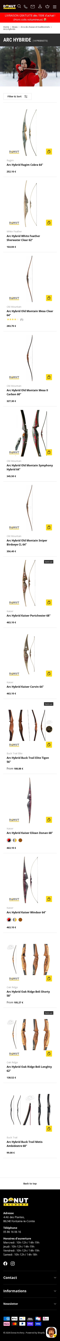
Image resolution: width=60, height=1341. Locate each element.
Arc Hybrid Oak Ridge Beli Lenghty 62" (29, 1069)
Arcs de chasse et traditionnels (35, 27)
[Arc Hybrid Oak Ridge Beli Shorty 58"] (30, 959)
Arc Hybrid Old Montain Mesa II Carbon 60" (27, 392)
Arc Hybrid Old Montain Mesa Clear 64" (30, 313)
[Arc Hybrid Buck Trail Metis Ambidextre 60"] (30, 1109)
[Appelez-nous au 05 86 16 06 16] (26, 6)
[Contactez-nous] (32, 7)
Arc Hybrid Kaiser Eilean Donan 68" (30, 833)
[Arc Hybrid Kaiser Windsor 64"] (30, 880)
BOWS (15, 27)
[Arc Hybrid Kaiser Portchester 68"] (30, 583)
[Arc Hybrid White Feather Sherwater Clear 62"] (30, 203)
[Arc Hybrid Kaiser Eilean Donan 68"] (30, 800)
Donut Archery (18, 1332)
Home (6, 27)
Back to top (30, 1183)
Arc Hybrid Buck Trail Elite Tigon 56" (28, 760)
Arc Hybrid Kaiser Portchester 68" (29, 615)
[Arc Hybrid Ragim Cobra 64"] (30, 132)
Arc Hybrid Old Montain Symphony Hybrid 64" (30, 467)
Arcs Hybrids (9, 29)
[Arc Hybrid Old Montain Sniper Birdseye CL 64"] (30, 508)
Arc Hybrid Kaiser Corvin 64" (25, 687)
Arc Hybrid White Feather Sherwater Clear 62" (23, 238)
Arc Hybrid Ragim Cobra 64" (25, 165)
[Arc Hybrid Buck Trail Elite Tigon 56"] (30, 725)
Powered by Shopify (35, 1332)
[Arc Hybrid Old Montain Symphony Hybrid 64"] (30, 433)
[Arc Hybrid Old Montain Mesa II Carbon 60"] (30, 358)
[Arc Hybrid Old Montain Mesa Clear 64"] (30, 279)
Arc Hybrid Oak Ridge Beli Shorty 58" (28, 993)
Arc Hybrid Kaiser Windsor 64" (26, 912)
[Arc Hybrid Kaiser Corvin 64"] (30, 654)
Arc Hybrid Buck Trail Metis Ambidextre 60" (24, 1144)
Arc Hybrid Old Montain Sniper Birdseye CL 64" (27, 542)
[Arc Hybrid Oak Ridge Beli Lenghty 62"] (30, 1034)
